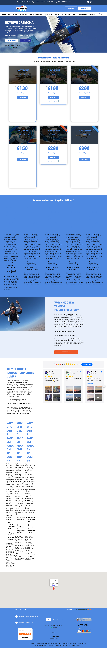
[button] (6, 14)
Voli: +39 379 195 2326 (64, 2)
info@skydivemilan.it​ (24, 2)
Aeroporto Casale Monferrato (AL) (28, 617)
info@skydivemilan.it (41, 645)
